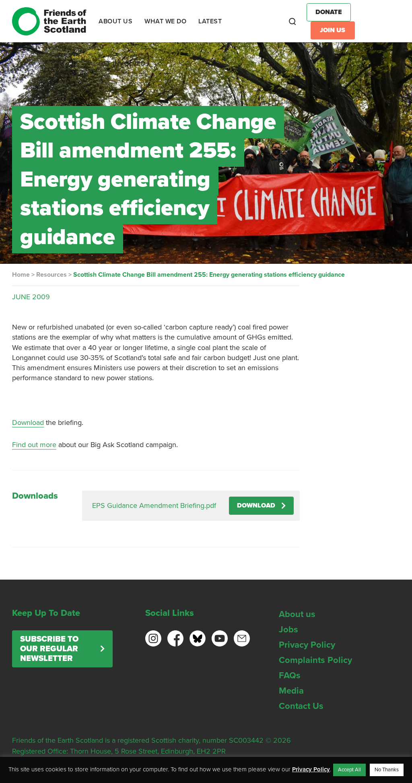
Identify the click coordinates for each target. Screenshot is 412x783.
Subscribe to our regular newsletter (49, 648)
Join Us (332, 30)
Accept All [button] (349, 769)
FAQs (290, 675)
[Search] (292, 21)
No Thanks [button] (387, 769)
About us (297, 614)
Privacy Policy (307, 645)
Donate (328, 12)
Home (21, 275)
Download (28, 422)
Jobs (288, 629)
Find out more (34, 444)
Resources (51, 275)
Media (291, 691)
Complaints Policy (315, 660)
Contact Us (301, 706)
